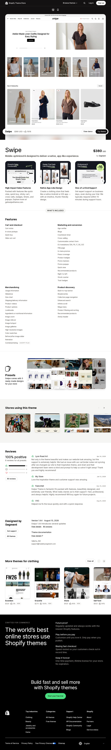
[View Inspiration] (53, 373)
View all (90, 561)
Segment (102, 156)
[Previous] (99, 408)
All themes (11, 536)
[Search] (84, 3)
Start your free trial (55, 696)
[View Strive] (66, 373)
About (89, 717)
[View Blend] (39, 373)
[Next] (104, 408)
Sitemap (61, 743)
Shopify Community (74, 726)
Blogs (68, 730)
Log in (91, 3)
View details (36, 527)
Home (28, 732)
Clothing (29, 717)
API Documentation (74, 721)
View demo (87, 131)
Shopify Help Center (74, 717)
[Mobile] (58, 10)
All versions (47, 527)
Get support (12, 531)
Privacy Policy (27, 743)
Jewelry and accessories (30, 727)
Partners (90, 721)
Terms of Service (12, 743)
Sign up (101, 3)
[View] (17, 423)
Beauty (28, 721)
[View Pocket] (80, 373)
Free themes (51, 721)
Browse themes (69, 3)
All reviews (11, 479)
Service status (92, 730)
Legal (89, 726)
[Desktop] (53, 10)
